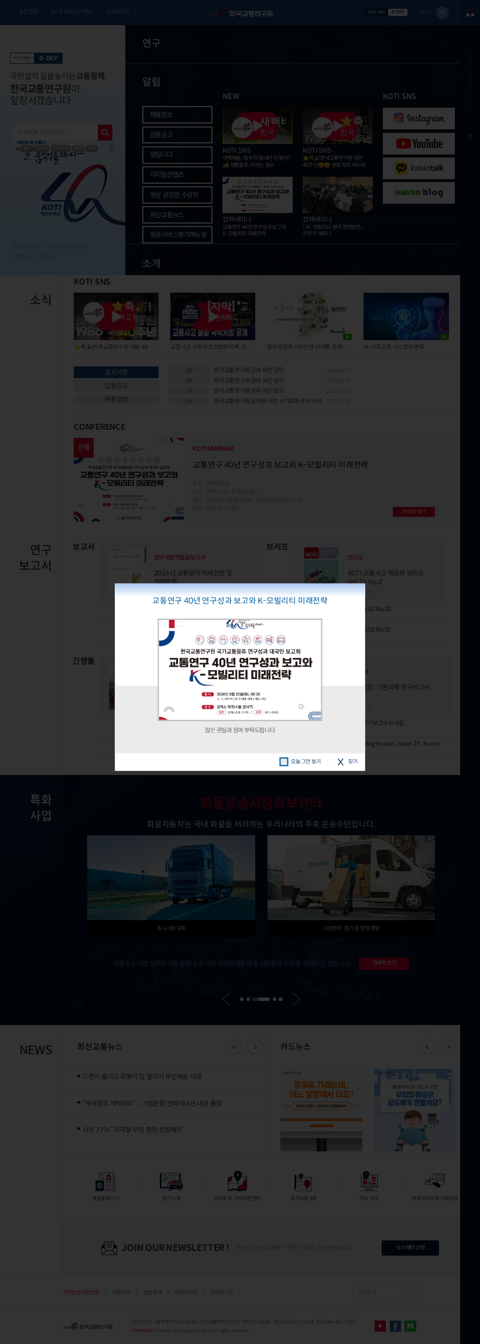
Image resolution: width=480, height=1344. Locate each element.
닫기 (353, 761)
